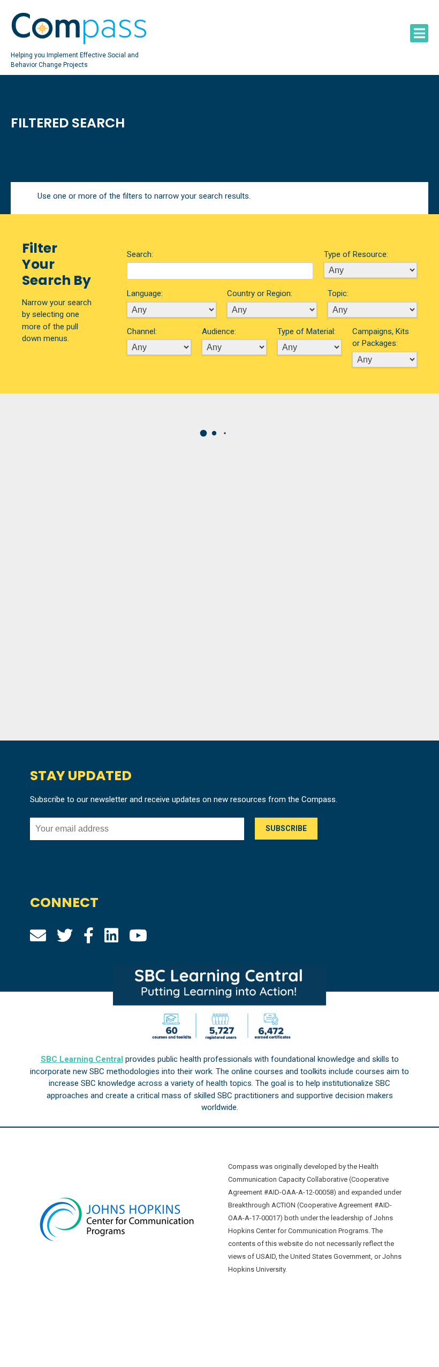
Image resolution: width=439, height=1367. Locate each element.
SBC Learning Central (82, 1059)
